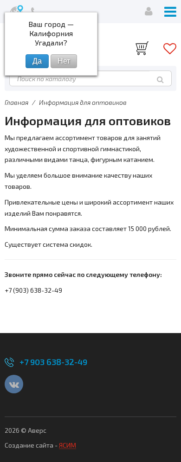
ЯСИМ (67, 445)
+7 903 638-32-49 (53, 362)
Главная (16, 102)
